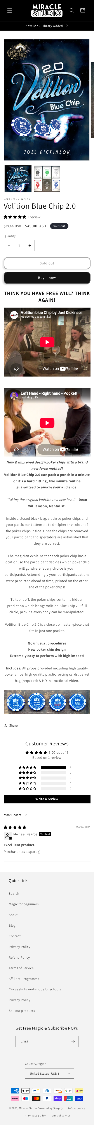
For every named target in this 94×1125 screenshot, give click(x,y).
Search (14, 893)
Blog (12, 925)
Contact (15, 936)
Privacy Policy (19, 946)
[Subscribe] (73, 1041)
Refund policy (76, 1108)
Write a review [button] (47, 799)
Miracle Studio (28, 1108)
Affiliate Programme (24, 978)
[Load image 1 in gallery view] (18, 178)
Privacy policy (37, 1115)
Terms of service (60, 1115)
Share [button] (13, 725)
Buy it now (47, 277)
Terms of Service (21, 968)
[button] (9, 10)
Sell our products (22, 1010)
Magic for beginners (24, 904)
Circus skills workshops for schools (35, 989)
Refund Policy (19, 957)
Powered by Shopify (50, 1108)
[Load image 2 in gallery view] (47, 178)
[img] (15, 827)
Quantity (10, 236)
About (13, 914)
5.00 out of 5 (59, 752)
